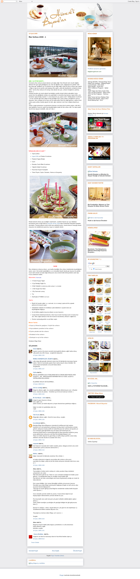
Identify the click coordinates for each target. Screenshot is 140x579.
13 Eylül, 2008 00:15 (38, 384)
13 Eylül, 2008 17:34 (38, 440)
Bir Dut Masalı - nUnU (39, 397)
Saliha (35, 372)
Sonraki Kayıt (33, 551)
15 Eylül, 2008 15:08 (38, 465)
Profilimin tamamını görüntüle (97, 68)
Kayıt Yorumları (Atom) (57, 555)
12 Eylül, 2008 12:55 (38, 355)
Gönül (35, 349)
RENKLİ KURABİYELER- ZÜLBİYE (43, 359)
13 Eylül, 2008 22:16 (38, 450)
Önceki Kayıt (77, 551)
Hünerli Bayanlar (98, 269)
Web (91, 269)
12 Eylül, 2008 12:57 (38, 369)
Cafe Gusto (36, 414)
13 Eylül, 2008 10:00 (38, 394)
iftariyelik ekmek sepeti (53, 223)
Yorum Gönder (35, 542)
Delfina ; (35, 453)
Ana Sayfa (55, 551)
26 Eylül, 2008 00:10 (38, 539)
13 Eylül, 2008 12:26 (38, 419)
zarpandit (36, 443)
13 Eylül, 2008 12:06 (38, 411)
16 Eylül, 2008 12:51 (38, 530)
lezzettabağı (36, 423)
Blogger (62, 575)
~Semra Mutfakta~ (38, 534)
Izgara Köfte (35, 156)
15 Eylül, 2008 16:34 (38, 518)
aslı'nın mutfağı (37, 387)
